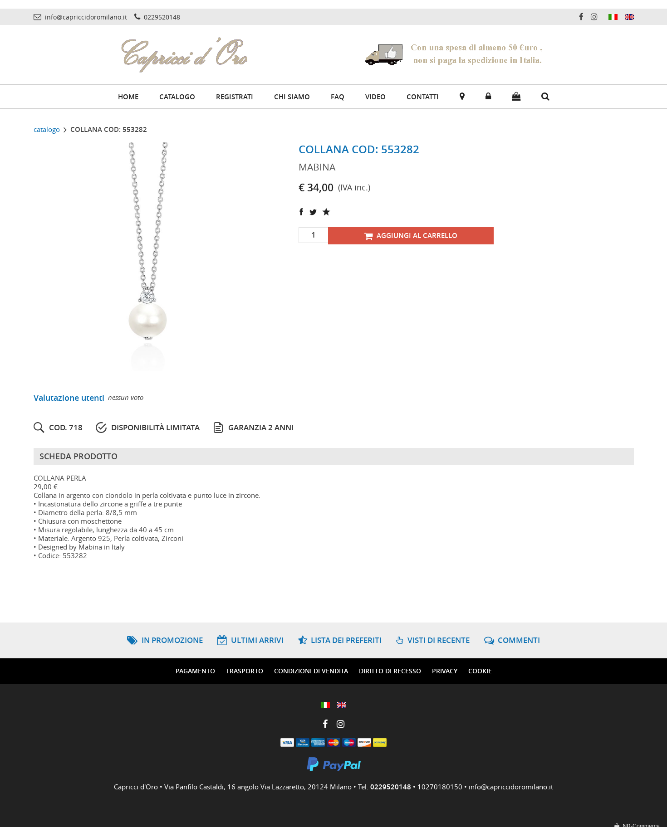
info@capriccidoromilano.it (511, 786)
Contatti (423, 97)
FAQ (337, 97)
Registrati (234, 97)
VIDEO (375, 97)
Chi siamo (292, 97)
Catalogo (177, 97)
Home (128, 97)
